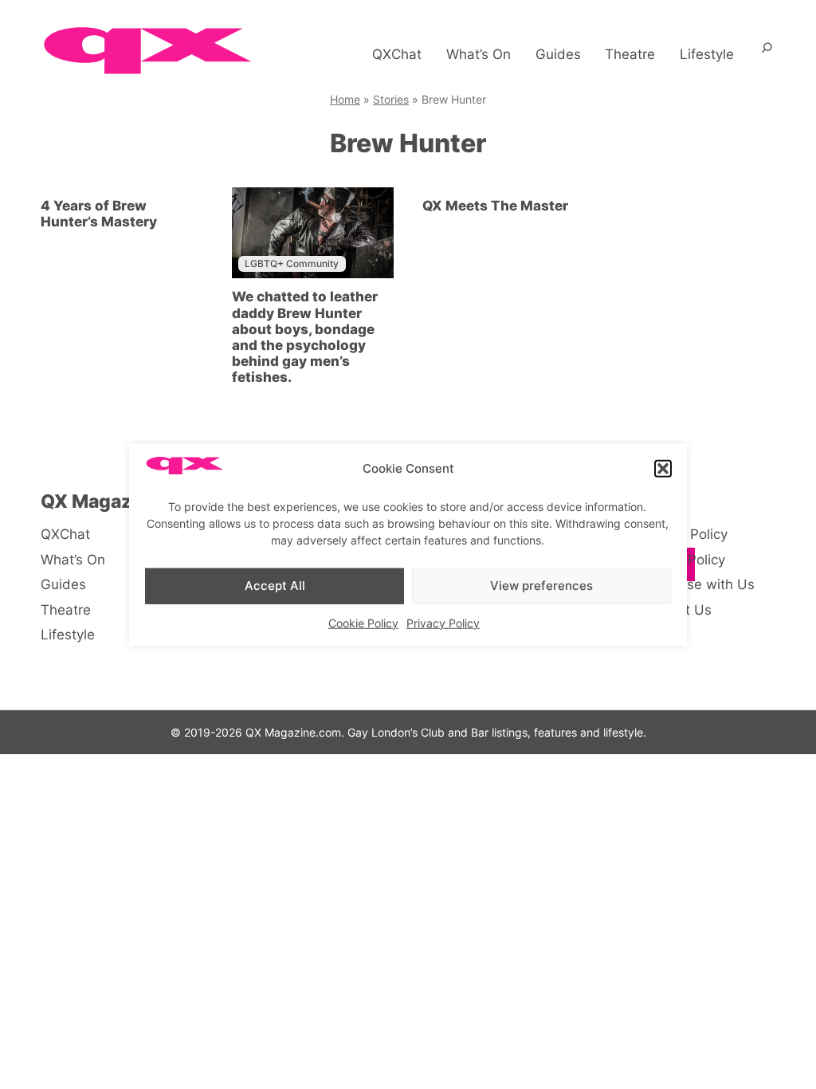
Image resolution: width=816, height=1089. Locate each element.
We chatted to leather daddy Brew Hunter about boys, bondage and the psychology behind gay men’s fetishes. (305, 336)
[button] (663, 469)
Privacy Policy (443, 622)
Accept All (275, 585)
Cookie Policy (363, 622)
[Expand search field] (767, 54)
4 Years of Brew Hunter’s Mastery (99, 214)
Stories (391, 99)
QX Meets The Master (495, 206)
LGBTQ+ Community (292, 263)
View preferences (541, 585)
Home (345, 99)
